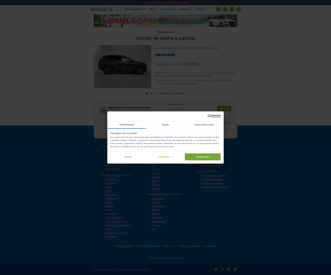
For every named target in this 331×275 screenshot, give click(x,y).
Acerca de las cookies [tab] (204, 125)
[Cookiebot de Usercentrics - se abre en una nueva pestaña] (209, 116)
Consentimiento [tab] (126, 125)
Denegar (128, 157)
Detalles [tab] (165, 125)
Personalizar (164, 157)
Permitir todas (202, 157)
